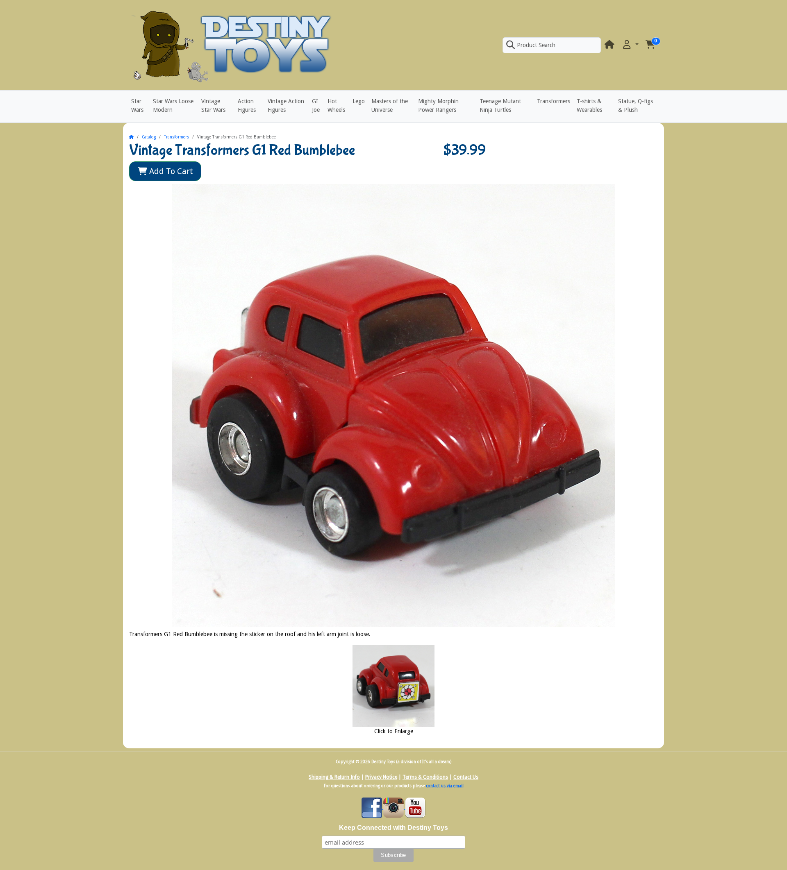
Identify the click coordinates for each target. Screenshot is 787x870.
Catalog (149, 137)
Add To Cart (170, 171)
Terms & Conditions (425, 777)
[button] (630, 44)
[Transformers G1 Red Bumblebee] (393, 685)
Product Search (536, 45)
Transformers (553, 101)
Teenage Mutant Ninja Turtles (500, 105)
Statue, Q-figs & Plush (635, 105)
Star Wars (137, 105)
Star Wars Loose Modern (173, 105)
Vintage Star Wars (213, 105)
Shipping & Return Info (334, 777)
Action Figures (247, 105)
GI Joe (316, 105)
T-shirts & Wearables (589, 105)
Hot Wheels (336, 105)
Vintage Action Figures (286, 105)
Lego (359, 101)
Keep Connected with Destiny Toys (393, 827)
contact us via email (445, 786)
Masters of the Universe (389, 105)
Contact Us (465, 777)
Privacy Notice (381, 777)
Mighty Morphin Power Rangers (438, 105)
